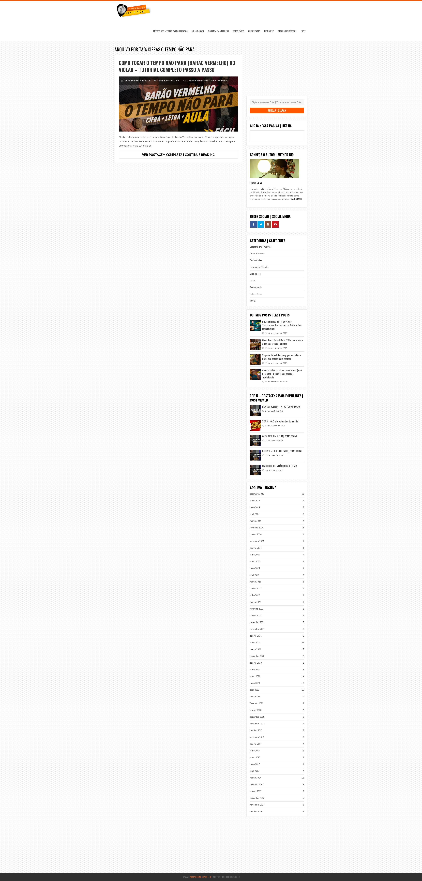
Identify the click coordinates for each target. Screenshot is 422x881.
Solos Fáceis (238, 31)
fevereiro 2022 (256, 608)
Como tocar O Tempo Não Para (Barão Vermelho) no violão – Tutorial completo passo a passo (177, 66)
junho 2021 (255, 642)
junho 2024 (255, 500)
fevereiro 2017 (256, 784)
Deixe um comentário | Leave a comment (207, 80)
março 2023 (255, 581)
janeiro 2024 (255, 534)
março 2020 (255, 696)
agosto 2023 (256, 548)
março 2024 (255, 521)
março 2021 (255, 649)
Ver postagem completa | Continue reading (187, 155)
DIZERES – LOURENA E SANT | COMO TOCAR (282, 451)
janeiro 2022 (255, 615)
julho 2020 (255, 669)
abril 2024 (254, 514)
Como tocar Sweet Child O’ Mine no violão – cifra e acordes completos (282, 341)
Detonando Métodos (287, 31)
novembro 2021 (257, 629)
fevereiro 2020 (256, 703)
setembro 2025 (257, 494)
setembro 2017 (257, 737)
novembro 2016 (257, 804)
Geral (177, 80)
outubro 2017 (256, 730)
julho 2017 (255, 750)
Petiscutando (256, 287)
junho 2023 (255, 561)
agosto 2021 (256, 635)
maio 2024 (255, 507)
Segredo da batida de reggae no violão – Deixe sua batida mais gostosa (281, 356)
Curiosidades (254, 31)
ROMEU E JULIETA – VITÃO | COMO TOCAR (281, 406)
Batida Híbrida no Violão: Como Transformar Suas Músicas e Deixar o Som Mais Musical (282, 325)
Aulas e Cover (198, 31)
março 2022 (255, 602)
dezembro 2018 (257, 717)
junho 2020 (255, 676)
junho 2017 (255, 757)
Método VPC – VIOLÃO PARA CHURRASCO (170, 31)
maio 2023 (255, 568)
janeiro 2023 (255, 588)
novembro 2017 (257, 723)
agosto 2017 (256, 744)
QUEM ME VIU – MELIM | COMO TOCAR (279, 436)
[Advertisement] (276, 71)
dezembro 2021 (257, 622)
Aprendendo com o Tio (200, 876)
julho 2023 (255, 554)
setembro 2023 (257, 541)
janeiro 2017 (255, 791)
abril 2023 (254, 575)
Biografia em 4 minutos (218, 31)
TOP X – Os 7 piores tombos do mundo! (280, 421)
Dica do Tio (269, 31)
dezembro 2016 (257, 798)
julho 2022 (255, 595)
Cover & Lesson (165, 80)
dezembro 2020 (257, 656)
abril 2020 (254, 689)
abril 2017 (254, 771)
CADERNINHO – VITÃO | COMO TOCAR (279, 466)
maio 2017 (255, 764)
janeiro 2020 (255, 710)
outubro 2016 (256, 811)
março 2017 (255, 777)
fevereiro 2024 (256, 527)
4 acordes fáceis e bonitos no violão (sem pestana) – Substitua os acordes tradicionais (282, 373)
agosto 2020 (256, 662)
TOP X (303, 31)
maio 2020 (255, 683)
